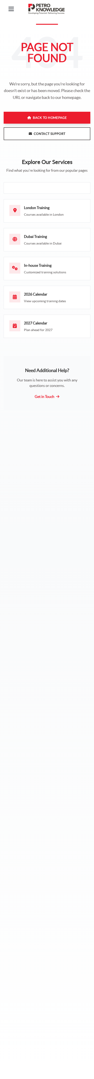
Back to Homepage (50, 118)
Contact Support (49, 134)
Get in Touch (44, 396)
